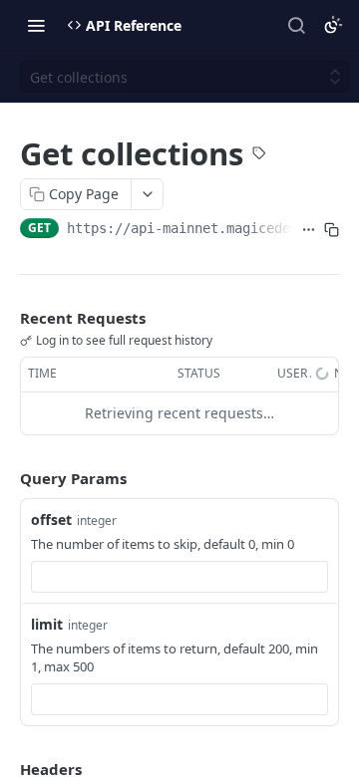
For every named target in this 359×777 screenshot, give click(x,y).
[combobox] (179, 577)
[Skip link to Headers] (6, 769)
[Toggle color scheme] (333, 25)
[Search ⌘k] (296, 25)
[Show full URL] (308, 230)
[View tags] (259, 155)
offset (51, 519)
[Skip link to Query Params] (6, 478)
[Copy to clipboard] (331, 230)
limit (47, 624)
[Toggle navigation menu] (36, 25)
